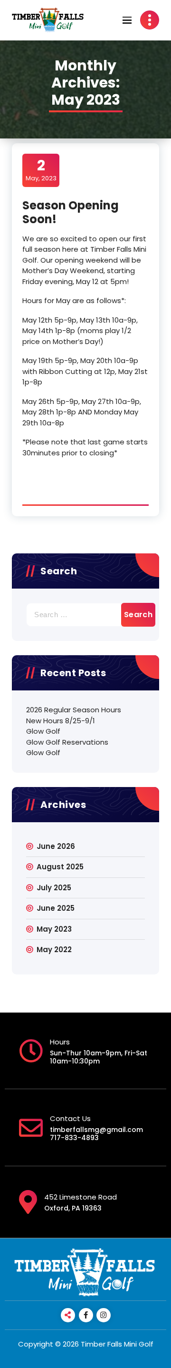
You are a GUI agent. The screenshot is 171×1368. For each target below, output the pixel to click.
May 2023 (54, 929)
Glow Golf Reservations (67, 742)
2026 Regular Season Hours (73, 710)
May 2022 (54, 950)
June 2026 (56, 846)
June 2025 (56, 908)
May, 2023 (41, 170)
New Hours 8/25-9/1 (60, 721)
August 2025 (60, 867)
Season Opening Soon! (70, 212)
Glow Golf (43, 731)
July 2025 (54, 888)
